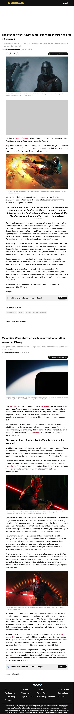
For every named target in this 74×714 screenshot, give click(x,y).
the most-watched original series (55, 234)
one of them (34, 433)
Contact (40, 689)
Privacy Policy (42, 693)
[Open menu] (5, 3)
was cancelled (43, 614)
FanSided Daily (10, 693)
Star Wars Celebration (39, 312)
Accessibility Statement (46, 697)
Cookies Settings (11, 700)
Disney (21, 312)
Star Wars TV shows (24, 417)
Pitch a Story (26, 693)
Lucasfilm (28, 312)
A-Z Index (61, 697)
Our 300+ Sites (63, 689)
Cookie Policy (10, 697)
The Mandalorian (11, 312)
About (7, 689)
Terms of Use (63, 693)
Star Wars (13, 406)
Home (8, 321)
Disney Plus (45, 406)
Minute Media (14, 705)
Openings (24, 689)
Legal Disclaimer (27, 697)
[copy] (17, 53)
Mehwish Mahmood (12, 49)
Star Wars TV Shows (19, 321)
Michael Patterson (11, 352)
